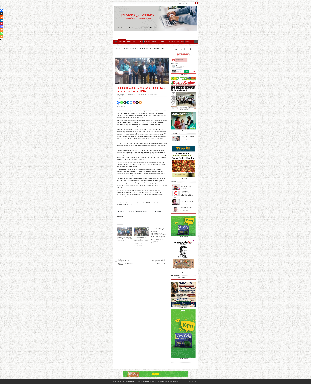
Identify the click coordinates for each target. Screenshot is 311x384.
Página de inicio (118, 48)
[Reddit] (1, 17)
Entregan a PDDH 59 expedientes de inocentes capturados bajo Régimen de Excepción (125, 262)
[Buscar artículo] (196, 3)
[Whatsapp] (121, 101)
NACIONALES (122, 41)
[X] (124, 101)
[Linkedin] (127, 101)
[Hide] (0, 39)
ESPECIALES (154, 41)
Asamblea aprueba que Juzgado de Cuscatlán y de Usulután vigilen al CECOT (157, 261)
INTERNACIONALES (131, 41)
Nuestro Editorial (131, 3)
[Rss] (179, 3)
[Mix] (1, 30)
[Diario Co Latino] (155, 18)
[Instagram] (134, 101)
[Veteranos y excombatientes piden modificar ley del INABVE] (124, 231)
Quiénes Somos (145, 3)
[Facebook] (180, 3)
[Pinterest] (1, 23)
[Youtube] (183, 3)
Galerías (187, 41)
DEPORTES (140, 41)
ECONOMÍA (147, 41)
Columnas (161, 3)
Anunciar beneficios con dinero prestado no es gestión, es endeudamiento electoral (188, 201)
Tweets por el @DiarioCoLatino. (179, 277)
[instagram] (185, 3)
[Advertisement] (155, 34)
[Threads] (137, 101)
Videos (182, 41)
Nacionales (126, 48)
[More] (140, 101)
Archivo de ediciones (174, 41)
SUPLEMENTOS (163, 41)
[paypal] (187, 3)
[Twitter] (182, 3)
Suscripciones (154, 3)
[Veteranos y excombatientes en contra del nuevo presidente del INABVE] (159, 235)
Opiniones (138, 3)
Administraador (121, 94)
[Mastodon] (1, 26)
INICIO (116, 41)
